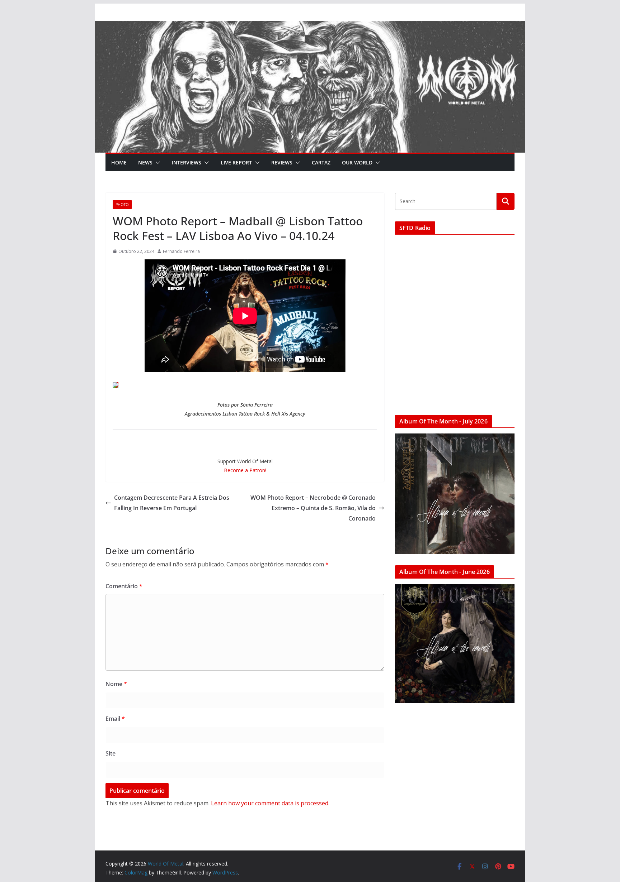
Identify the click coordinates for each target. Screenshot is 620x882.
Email (115, 719)
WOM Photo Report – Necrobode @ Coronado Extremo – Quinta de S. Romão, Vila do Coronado (313, 508)
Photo (122, 204)
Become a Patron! (245, 470)
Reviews (281, 162)
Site (110, 753)
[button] (156, 163)
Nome (116, 684)
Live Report (236, 162)
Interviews (186, 162)
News (145, 162)
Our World (357, 162)
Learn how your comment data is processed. (270, 803)
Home (119, 162)
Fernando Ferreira (181, 251)
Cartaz (321, 162)
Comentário (123, 586)
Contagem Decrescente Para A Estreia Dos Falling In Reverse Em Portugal (171, 503)
